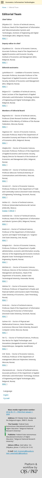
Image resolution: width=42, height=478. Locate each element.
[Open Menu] (2, 2)
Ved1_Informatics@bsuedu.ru (16, 453)
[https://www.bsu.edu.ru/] (5, 436)
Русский (6, 398)
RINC (4, 38)
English (5, 395)
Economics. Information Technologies (20, 2)
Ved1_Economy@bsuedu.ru (23, 451)
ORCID (11, 211)
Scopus (5, 211)
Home (4, 7)
